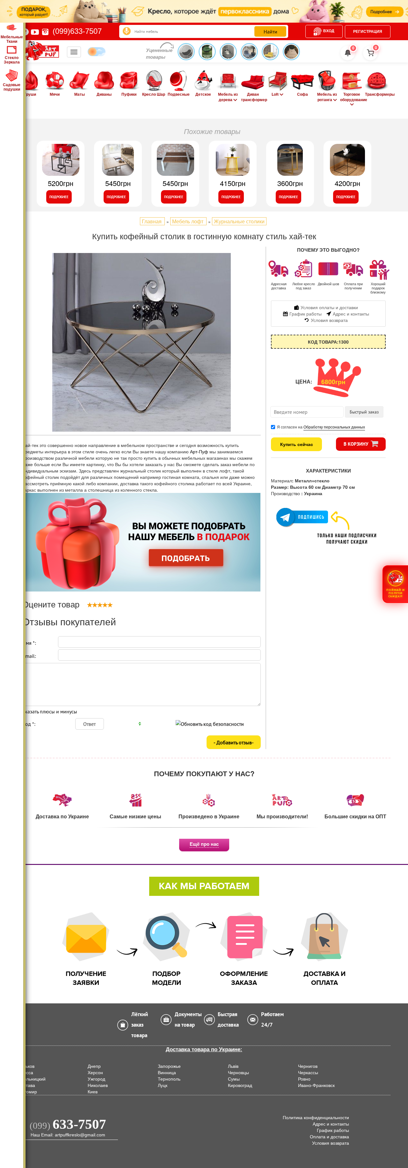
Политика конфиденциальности (316, 1117)
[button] (395, 584)
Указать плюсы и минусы (49, 711)
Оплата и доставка (329, 1136)
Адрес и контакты (331, 1124)
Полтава (26, 1085)
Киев (93, 1091)
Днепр (94, 1066)
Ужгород (96, 1079)
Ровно (304, 1079)
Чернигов (307, 1066)
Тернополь (169, 1079)
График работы (333, 1130)
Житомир (27, 1091)
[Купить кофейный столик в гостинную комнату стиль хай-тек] (141, 342)
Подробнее (59, 197)
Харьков (26, 1066)
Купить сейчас (296, 444)
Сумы (234, 1079)
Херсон (95, 1072)
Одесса (25, 1072)
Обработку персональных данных (334, 426)
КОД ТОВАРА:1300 (328, 341)
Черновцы (238, 1072)
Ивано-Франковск (316, 1085)
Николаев (98, 1085)
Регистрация (367, 31)
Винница (167, 1072)
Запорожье (169, 1066)
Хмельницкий (32, 1079)
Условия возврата (330, 1143)
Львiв (233, 1066)
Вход (328, 31)
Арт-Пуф (199, 451)
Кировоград (240, 1085)
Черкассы (308, 1072)
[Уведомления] (347, 53)
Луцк (162, 1085)
